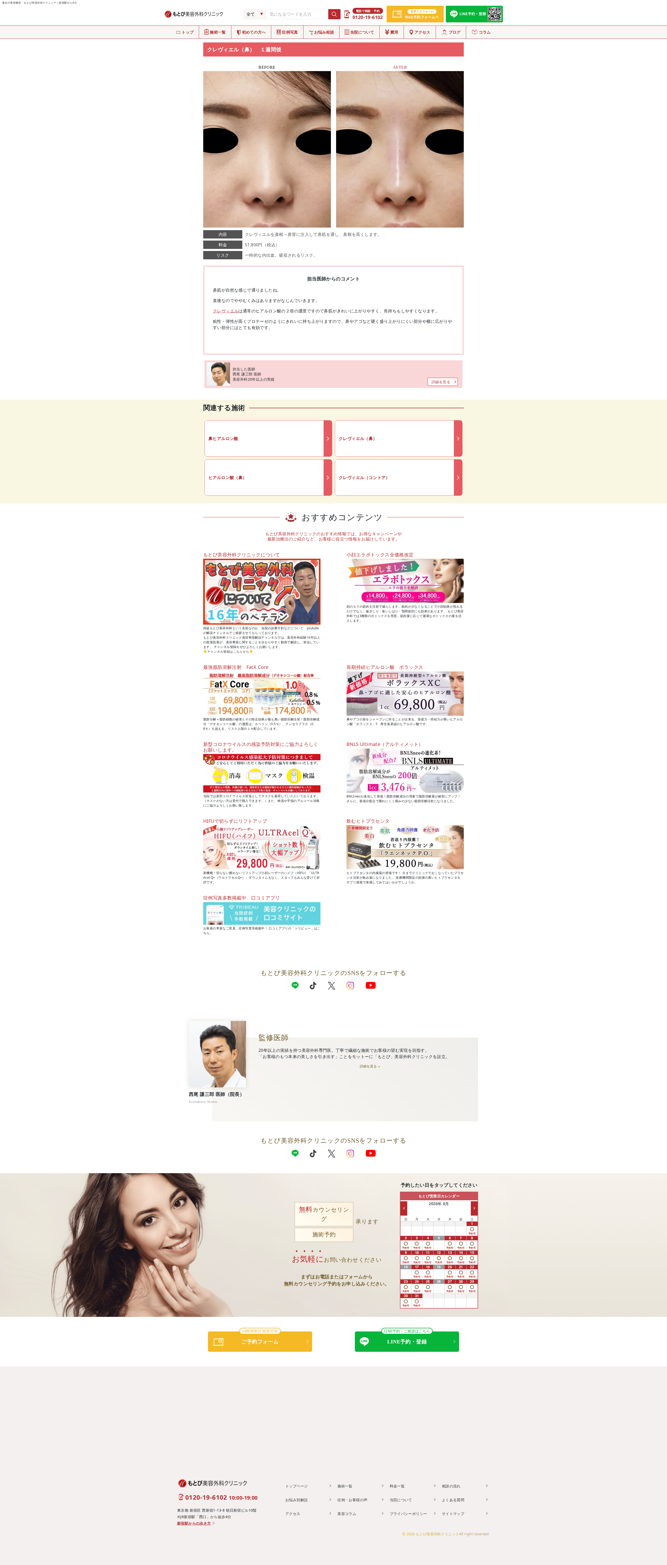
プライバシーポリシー (408, 1513)
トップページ (296, 1486)
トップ (188, 32)
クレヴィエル (225, 311)
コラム (485, 32)
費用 (394, 32)
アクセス (422, 32)
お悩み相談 (324, 32)
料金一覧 (397, 1486)
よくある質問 (453, 1499)
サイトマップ (453, 1513)
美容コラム (346, 1513)
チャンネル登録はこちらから (228, 651)
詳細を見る (440, 381)
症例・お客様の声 (352, 1499)
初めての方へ (254, 32)
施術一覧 (218, 32)
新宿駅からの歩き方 (194, 1523)
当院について (362, 32)
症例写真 (290, 32)
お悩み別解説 (296, 1499)
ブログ (455, 32)
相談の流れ (451, 1486)
